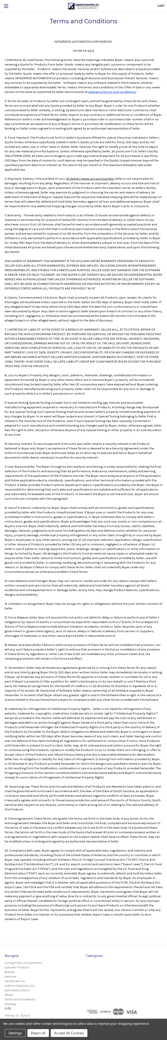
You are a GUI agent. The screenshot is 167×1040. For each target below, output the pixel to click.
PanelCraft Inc (15, 981)
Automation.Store (17, 990)
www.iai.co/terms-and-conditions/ (112, 92)
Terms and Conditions (20, 999)
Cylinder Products (17, 967)
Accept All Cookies (69, 1033)
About (9, 995)
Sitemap (10, 1004)
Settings (15, 1033)
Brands (10, 972)
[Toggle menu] (6, 6)
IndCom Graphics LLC (20, 986)
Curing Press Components (23, 963)
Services (10, 976)
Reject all (38, 1033)
